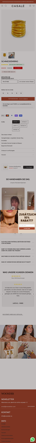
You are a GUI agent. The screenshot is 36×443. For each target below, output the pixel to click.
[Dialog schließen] (34, 211)
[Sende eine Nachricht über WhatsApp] (32, 439)
